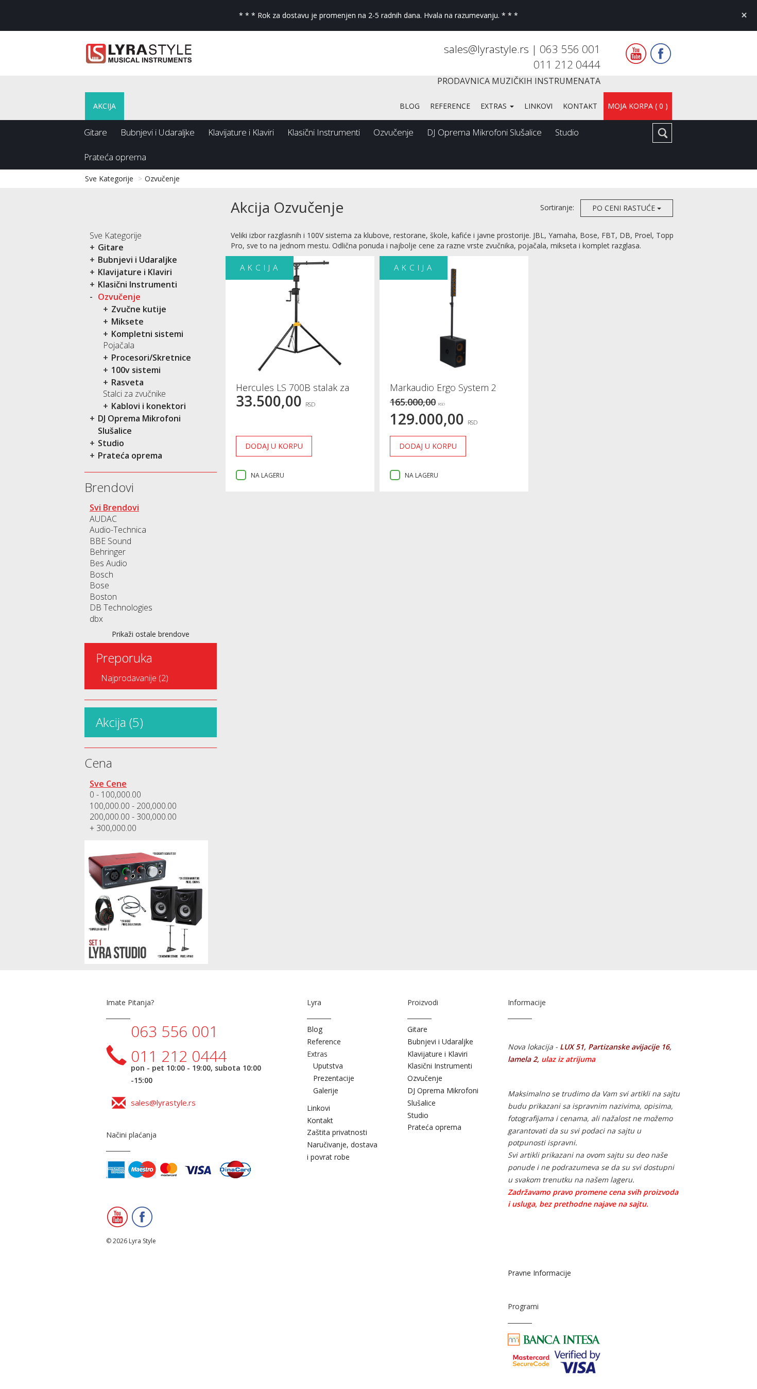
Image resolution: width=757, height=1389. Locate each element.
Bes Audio (108, 563)
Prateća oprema (115, 157)
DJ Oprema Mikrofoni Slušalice (484, 132)
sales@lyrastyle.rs (487, 49)
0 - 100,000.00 (115, 794)
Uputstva (328, 1066)
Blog (410, 106)
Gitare (95, 132)
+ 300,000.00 (113, 828)
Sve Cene (108, 783)
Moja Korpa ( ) (638, 106)
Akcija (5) (119, 722)
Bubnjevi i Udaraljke (158, 132)
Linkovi (538, 106)
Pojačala (118, 345)
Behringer (108, 551)
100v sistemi (136, 370)
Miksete (127, 321)
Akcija (104, 106)
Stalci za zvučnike (134, 393)
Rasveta (127, 382)
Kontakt (580, 106)
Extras (494, 106)
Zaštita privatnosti (337, 1132)
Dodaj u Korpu (274, 446)
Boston (103, 596)
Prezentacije (333, 1078)
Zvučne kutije (138, 309)
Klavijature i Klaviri (241, 132)
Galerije (325, 1090)
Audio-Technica (118, 529)
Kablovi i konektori (148, 406)
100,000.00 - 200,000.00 (133, 805)
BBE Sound (110, 541)
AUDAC (103, 518)
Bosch (101, 574)
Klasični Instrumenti (323, 132)
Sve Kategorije (109, 178)
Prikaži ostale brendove (151, 634)
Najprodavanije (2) (134, 678)
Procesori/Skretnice (151, 357)
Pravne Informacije (539, 1273)
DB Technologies (121, 607)
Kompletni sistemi (147, 334)
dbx (96, 618)
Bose (99, 585)
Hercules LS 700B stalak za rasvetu (292, 392)
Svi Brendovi (114, 507)
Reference (450, 106)
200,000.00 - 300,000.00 (133, 816)
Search (662, 133)
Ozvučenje (393, 132)
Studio (567, 132)
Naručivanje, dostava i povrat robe (342, 1151)
